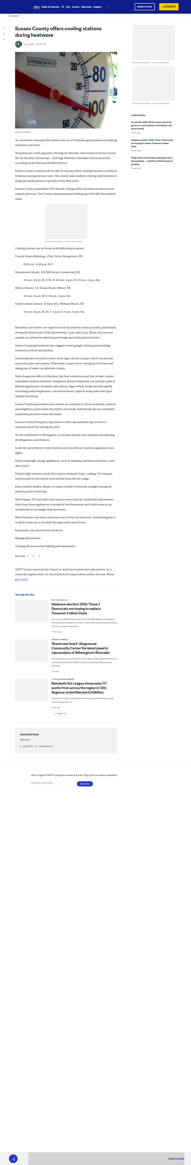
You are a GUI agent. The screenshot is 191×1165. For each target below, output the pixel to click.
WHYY (17, 7)
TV (62, 6)
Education (86, 6)
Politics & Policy (59, 600)
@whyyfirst (28, 746)
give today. (21, 579)
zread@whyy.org (45, 746)
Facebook (28, 555)
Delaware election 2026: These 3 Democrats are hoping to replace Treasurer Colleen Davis (76, 608)
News (37, 6)
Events (75, 6)
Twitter (33, 555)
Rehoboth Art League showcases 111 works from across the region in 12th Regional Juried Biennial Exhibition (79, 688)
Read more (25, 739)
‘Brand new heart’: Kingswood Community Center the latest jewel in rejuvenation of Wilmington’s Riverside (80, 648)
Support (97, 6)
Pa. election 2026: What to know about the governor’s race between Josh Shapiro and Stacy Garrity (151, 125)
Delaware (14, 16)
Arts (68, 6)
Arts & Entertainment (63, 679)
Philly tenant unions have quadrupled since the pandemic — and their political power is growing (152, 161)
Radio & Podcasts (50, 6)
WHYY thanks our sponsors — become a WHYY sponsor (63, 241)
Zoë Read (30, 44)
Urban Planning (59, 639)
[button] (13, 1158)
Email (39, 555)
